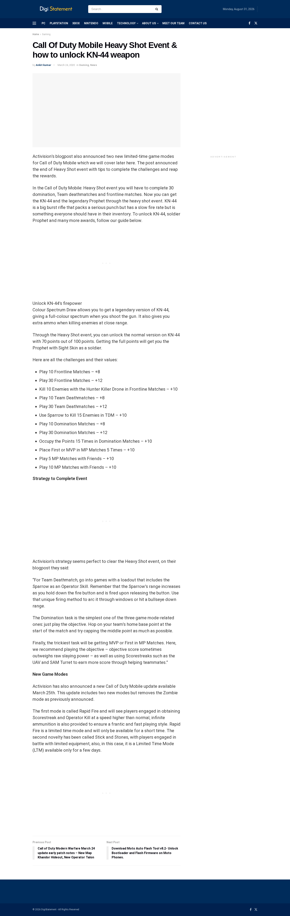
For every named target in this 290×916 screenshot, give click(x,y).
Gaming (46, 34)
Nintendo (91, 23)
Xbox (76, 23)
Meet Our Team (173, 23)
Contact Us (198, 23)
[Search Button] (157, 9)
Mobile (108, 23)
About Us (149, 23)
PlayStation (59, 23)
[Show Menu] (34, 23)
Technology (126, 23)
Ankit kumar (43, 65)
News (93, 65)
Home (36, 34)
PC (43, 23)
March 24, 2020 (66, 65)
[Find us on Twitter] (255, 23)
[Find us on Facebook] (249, 23)
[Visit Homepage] (57, 9)
